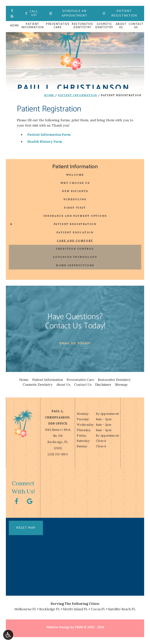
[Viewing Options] (8, 635)
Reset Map (26, 527)
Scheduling (75, 199)
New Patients (75, 191)
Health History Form (44, 141)
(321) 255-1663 (58, 454)
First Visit (75, 207)
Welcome (75, 174)
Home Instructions (75, 265)
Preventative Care (80, 380)
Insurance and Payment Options (75, 216)
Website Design (58, 627)
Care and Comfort (75, 240)
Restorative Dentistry (114, 380)
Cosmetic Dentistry (38, 384)
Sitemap (121, 384)
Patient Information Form (49, 134)
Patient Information (77, 95)
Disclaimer (103, 384)
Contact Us (83, 384)
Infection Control (75, 248)
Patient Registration (75, 224)
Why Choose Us (75, 183)
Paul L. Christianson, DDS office (58, 417)
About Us (63, 384)
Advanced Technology (75, 257)
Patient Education (74, 232)
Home (14, 25)
